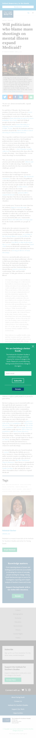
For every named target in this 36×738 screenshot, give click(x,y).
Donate (18, 389)
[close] (33, 346)
